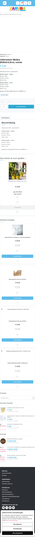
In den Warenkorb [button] (17, 207)
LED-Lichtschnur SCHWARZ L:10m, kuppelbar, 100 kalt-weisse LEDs (21, 447)
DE (4, 3)
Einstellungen (17, 528)
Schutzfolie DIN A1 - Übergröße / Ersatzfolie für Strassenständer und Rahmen (20, 416)
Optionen (7, 56)
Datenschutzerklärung (11, 520)
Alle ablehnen (17, 524)
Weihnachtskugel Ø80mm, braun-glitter (15, 438)
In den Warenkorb (21, 106)
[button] (9, 101)
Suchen (33, 398)
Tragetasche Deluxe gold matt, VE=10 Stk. (15, 407)
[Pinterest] (13, 507)
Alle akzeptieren (18, 533)
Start (1, 14)
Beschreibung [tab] (5, 117)
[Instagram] (6, 507)
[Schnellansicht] (17, 202)
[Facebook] (3, 507)
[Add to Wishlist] (2, 101)
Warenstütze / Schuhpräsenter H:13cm (15, 424)
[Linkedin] (10, 507)
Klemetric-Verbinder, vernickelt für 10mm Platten (16, 455)
